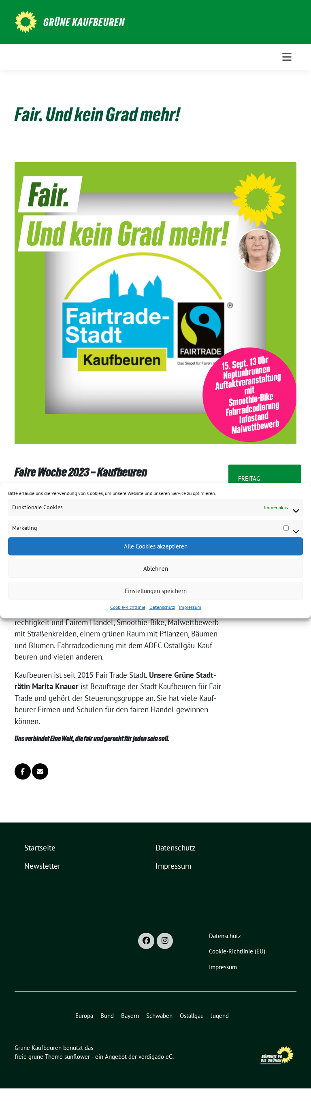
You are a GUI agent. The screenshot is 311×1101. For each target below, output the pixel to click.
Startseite (39, 848)
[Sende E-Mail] (40, 771)
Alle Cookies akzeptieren (155, 546)
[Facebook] (146, 941)
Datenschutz (162, 607)
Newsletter (42, 866)
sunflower (77, 1056)
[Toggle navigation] (286, 57)
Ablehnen (155, 568)
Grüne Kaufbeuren (84, 22)
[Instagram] (165, 941)
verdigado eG (155, 1056)
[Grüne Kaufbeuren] (26, 21)
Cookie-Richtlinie (127, 607)
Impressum (190, 607)
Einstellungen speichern (156, 591)
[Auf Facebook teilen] (23, 771)
